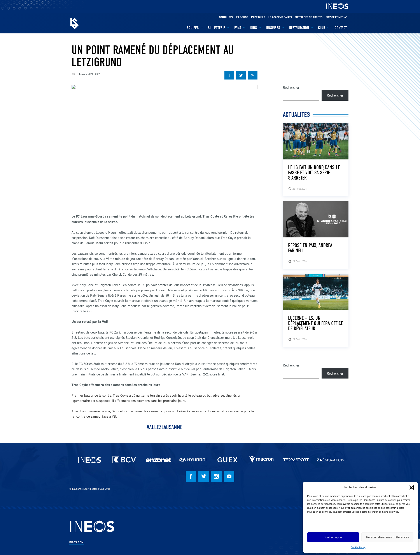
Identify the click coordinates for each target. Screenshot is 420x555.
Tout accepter (333, 537)
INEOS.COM (76, 542)
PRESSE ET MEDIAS (336, 17)
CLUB (321, 27)
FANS (237, 27)
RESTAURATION (299, 27)
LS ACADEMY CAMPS (280, 17)
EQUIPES (193, 27)
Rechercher (291, 87)
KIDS (253, 27)
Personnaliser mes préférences (387, 537)
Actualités (226, 17)
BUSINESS (273, 27)
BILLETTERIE (216, 27)
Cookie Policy (358, 547)
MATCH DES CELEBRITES (308, 17)
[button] (411, 487)
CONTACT (341, 27)
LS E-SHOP (242, 17)
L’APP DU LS (258, 17)
